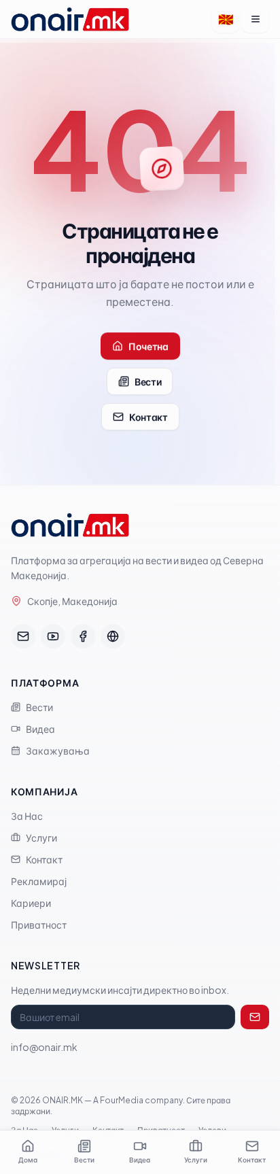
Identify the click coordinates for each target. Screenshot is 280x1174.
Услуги (41, 837)
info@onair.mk (44, 1047)
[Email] (23, 636)
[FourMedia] (113, 636)
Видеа (40, 729)
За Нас (27, 816)
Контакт (148, 417)
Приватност (39, 924)
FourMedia (121, 1100)
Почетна (148, 346)
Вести (148, 381)
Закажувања (58, 750)
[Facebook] (83, 636)
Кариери (31, 903)
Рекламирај (39, 881)
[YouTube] (53, 636)
